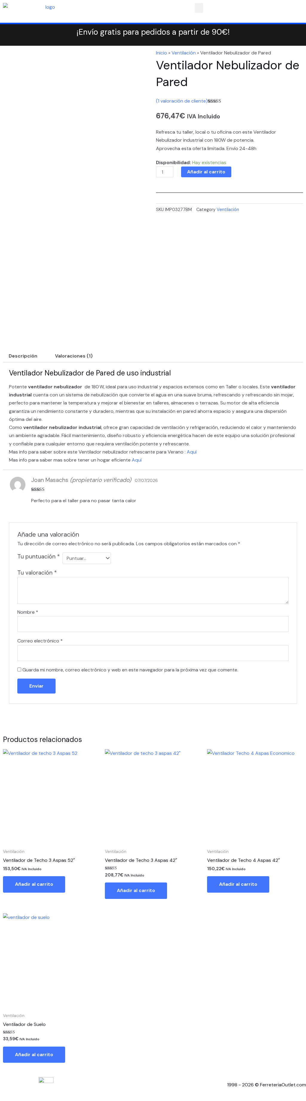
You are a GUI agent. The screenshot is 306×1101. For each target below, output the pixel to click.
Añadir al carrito (206, 172)
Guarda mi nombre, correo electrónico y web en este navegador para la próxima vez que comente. (130, 670)
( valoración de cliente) (182, 101)
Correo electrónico (40, 641)
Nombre (27, 612)
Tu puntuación (38, 556)
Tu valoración (37, 572)
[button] (199, 8)
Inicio (161, 53)
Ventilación (184, 53)
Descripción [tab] (23, 356)
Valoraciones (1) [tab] (74, 356)
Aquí (192, 452)
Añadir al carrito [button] (34, 884)
